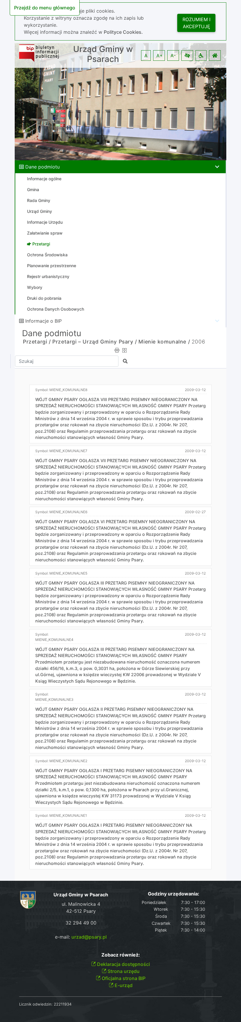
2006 (198, 342)
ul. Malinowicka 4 (81, 904)
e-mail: (81, 937)
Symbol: (61, 390)
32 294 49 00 (81, 923)
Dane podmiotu (42, 167)
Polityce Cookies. (123, 32)
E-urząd (123, 985)
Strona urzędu (123, 971)
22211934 (62, 1004)
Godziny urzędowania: (173, 894)
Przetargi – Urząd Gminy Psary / (94, 342)
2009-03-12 (195, 390)
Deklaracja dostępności (123, 964)
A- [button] (173, 55)
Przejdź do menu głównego (44, 8)
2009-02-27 (195, 512)
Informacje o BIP (43, 321)
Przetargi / (37, 342)
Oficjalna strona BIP (123, 978)
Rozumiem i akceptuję (196, 22)
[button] (187, 55)
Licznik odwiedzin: (36, 1004)
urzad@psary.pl (89, 937)
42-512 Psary (81, 911)
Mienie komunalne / (164, 342)
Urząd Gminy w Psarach (103, 54)
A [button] (146, 55)
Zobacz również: (120, 955)
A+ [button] (159, 55)
